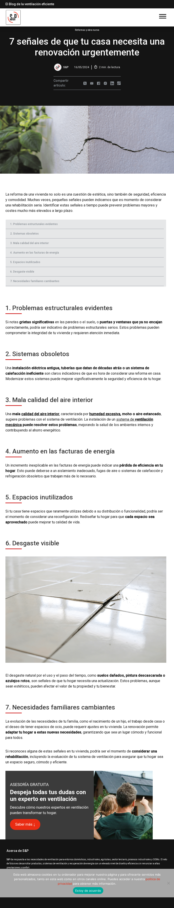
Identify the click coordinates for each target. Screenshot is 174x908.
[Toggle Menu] (162, 16)
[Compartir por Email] (92, 83)
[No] (168, 883)
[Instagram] (105, 83)
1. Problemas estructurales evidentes (34, 224)
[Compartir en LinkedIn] (112, 83)
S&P (66, 67)
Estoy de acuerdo (88, 890)
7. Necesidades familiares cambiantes (34, 281)
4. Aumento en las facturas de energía (34, 252)
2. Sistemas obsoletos (24, 233)
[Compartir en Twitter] (85, 83)
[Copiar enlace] (119, 83)
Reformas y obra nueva (87, 30)
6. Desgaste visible (22, 271)
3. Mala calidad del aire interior (29, 243)
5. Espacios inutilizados (25, 262)
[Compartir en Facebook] (98, 83)
